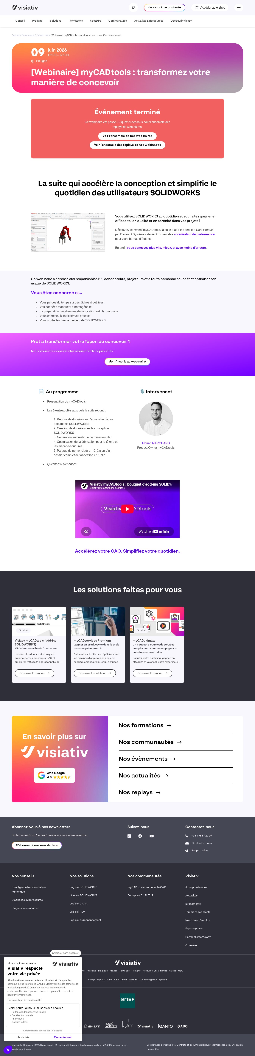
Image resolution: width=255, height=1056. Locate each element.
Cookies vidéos (19, 1022)
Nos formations (142, 726)
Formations (76, 21)
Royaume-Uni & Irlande (155, 971)
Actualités (191, 895)
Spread (163, 980)
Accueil (16, 35)
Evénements (193, 904)
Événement (42, 35)
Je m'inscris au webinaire (127, 361)
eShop (91, 980)
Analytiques (18, 1018)
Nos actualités (140, 776)
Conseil (20, 21)
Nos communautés (147, 742)
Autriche (91, 971)
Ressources (28, 35)
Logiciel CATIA (79, 903)
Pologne (136, 971)
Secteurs (95, 21)
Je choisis (23, 1037)
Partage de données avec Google (29, 1012)
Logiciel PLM (77, 912)
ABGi (116, 980)
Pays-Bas (125, 971)
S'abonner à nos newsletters (36, 845)
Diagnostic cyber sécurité (27, 900)
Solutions (55, 21)
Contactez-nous (202, 843)
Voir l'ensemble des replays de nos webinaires (127, 145)
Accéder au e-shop (212, 7)
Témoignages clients (197, 912)
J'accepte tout (63, 1037)
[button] (7, 1049)
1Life (109, 980)
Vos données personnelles (161, 1045)
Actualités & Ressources (148, 21)
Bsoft (124, 980)
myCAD (101, 980)
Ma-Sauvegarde (148, 980)
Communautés (117, 21)
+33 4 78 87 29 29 (201, 835)
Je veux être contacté (164, 7)
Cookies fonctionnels (22, 1015)
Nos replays (136, 793)
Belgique (103, 971)
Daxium (133, 980)
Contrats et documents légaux (193, 1045)
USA (180, 971)
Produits (37, 21)
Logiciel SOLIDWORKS (83, 887)
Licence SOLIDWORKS (83, 895)
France (113, 971)
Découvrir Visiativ (181, 21)
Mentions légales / (222, 1045)
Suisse (172, 971)
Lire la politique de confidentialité (24, 1000)
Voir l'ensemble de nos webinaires (127, 136)
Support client (200, 850)
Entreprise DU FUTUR (140, 895)
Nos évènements (144, 759)
